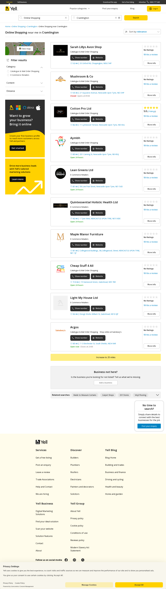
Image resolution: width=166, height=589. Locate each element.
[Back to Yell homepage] (11, 8)
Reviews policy (77, 540)
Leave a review (43, 472)
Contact (39, 543)
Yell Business (22, 2)
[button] (65, 18)
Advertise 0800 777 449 (149, 2)
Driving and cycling (114, 479)
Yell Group (77, 503)
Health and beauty (114, 486)
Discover (76, 450)
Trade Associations (45, 479)
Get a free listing (128, 2)
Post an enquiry (43, 464)
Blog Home (110, 457)
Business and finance (115, 472)
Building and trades (114, 464)
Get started (18, 148)
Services (41, 450)
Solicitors (74, 494)
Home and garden (114, 494)
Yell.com (9, 2)
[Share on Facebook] (66, 559)
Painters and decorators (82, 486)
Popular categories (78, 8)
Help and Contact (44, 486)
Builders (74, 457)
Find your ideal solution (47, 521)
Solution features (44, 536)
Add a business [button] (105, 382)
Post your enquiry (110, 8)
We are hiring (42, 494)
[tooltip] (119, 18)
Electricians (75, 479)
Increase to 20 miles (105, 357)
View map (26, 48)
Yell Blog (111, 450)
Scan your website (44, 528)
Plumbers (75, 464)
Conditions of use (79, 533)
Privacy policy (76, 518)
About (39, 550)
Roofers (74, 472)
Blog (132, 8)
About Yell (75, 511)
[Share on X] (82, 559)
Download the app (110, 2)
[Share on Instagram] (74, 559)
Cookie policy (76, 525)
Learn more (17, 179)
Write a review (151, 54)
